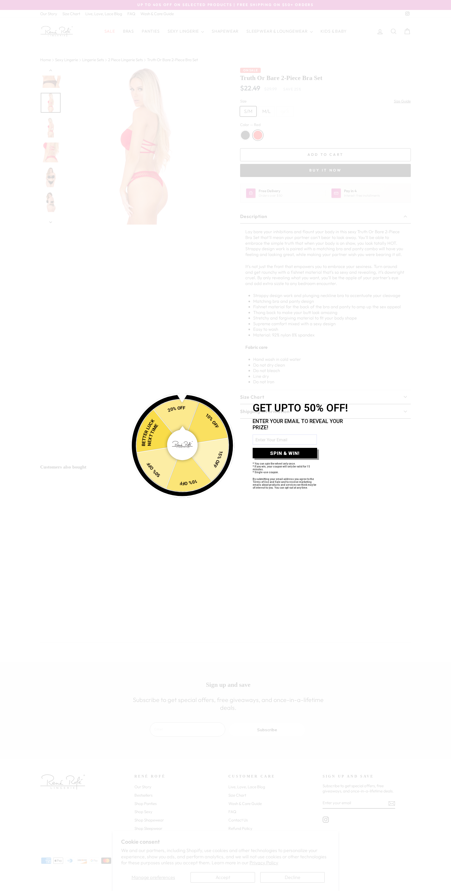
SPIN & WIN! (285, 453)
